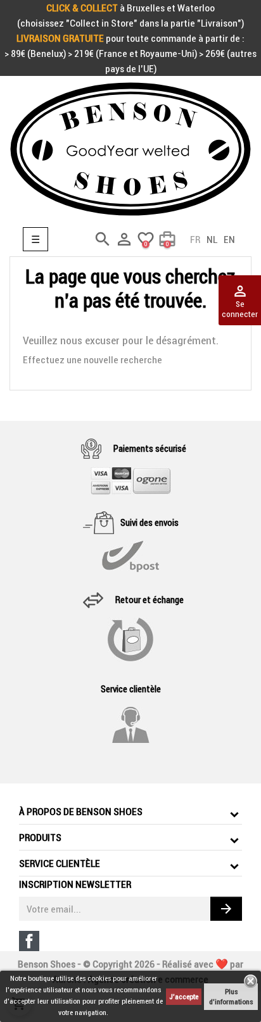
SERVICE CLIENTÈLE (59, 863)
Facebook (29, 941)
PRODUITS (40, 837)
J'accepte (183, 996)
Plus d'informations (231, 996)
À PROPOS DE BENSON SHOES (81, 811)
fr (195, 239)
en (229, 239)
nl (212, 239)
